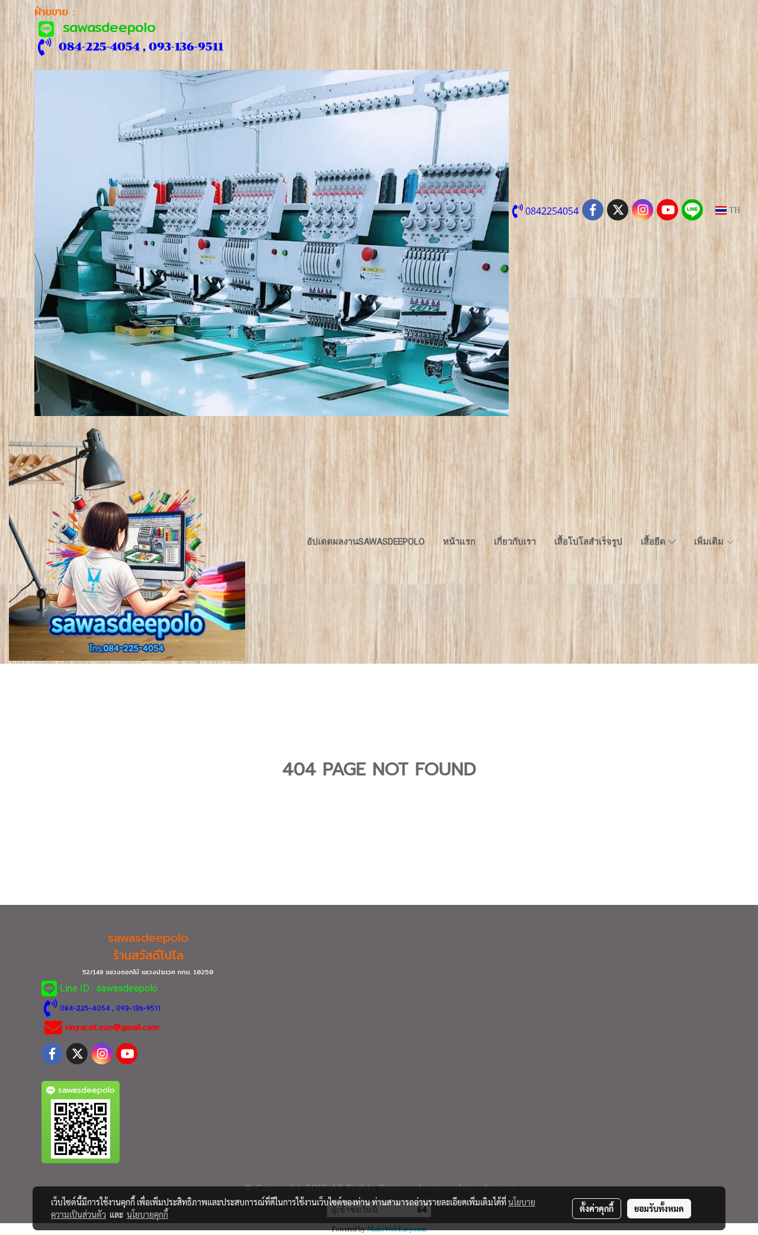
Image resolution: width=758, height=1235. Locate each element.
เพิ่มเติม (710, 541)
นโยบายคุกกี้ (147, 1214)
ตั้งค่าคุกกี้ (597, 1208)
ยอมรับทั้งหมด (659, 1208)
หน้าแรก (459, 541)
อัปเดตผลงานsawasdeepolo (366, 541)
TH (733, 210)
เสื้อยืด (654, 541)
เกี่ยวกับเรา (515, 541)
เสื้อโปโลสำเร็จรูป (588, 541)
